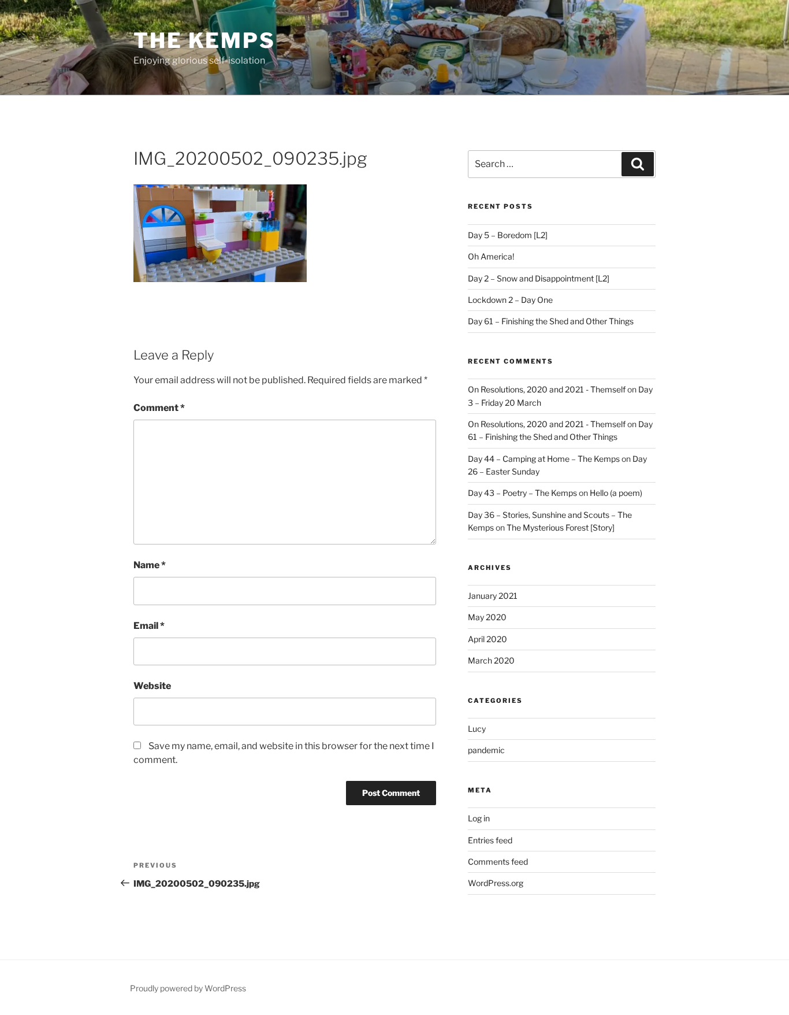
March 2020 (491, 660)
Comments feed (498, 861)
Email (149, 625)
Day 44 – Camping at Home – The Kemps (544, 459)
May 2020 (487, 617)
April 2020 (487, 639)
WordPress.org (495, 883)
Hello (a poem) (616, 493)
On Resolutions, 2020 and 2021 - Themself (547, 389)
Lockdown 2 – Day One (510, 300)
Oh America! (491, 256)
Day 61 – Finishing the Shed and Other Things (551, 321)
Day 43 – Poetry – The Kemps (522, 493)
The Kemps (204, 40)
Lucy (477, 729)
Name (149, 565)
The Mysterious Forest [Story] (561, 527)
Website (152, 685)
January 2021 (493, 596)
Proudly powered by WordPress (188, 988)
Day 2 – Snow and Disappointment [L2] (538, 278)
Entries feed (490, 840)
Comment (159, 407)
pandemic (486, 750)
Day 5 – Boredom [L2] (508, 235)
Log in (479, 818)
